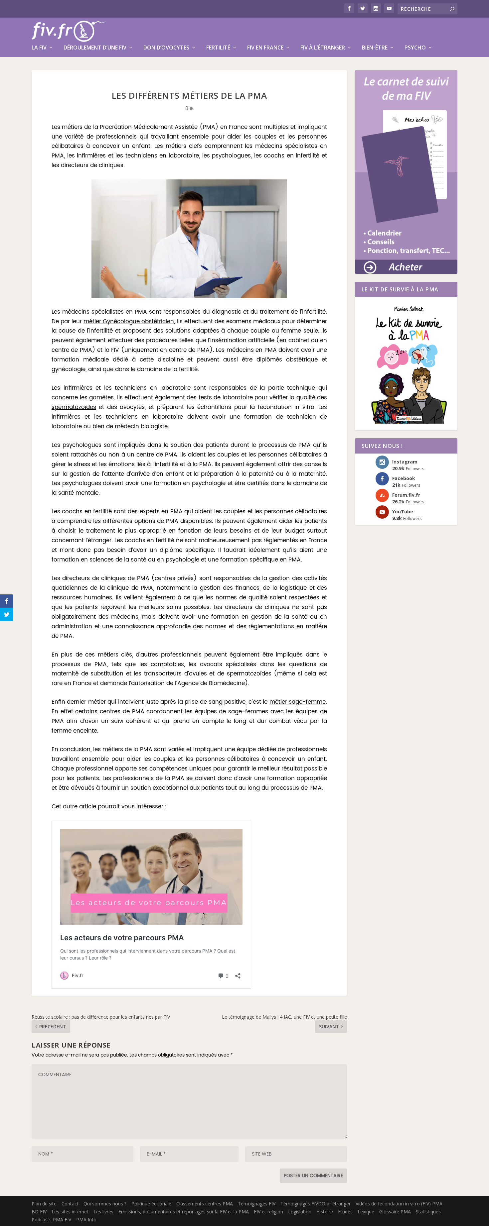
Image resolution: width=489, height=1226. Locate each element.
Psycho (415, 48)
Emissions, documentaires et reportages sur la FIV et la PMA (183, 1211)
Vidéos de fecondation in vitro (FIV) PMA (399, 1203)
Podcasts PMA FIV (51, 1219)
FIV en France (265, 48)
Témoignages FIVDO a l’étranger (315, 1203)
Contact (70, 1203)
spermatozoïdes (74, 407)
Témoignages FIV (256, 1203)
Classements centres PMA (204, 1203)
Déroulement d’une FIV (95, 48)
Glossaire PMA (395, 1211)
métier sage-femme (297, 702)
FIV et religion (268, 1211)
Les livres (103, 1211)
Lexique (366, 1211)
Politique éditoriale (151, 1203)
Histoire (324, 1211)
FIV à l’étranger (322, 48)
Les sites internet (70, 1211)
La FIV (39, 48)
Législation (299, 1211)
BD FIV (39, 1211)
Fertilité (218, 48)
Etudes (345, 1211)
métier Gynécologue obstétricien (128, 321)
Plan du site (44, 1203)
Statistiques (428, 1211)
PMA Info (86, 1219)
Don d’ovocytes (166, 48)
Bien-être (375, 48)
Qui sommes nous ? (104, 1203)
